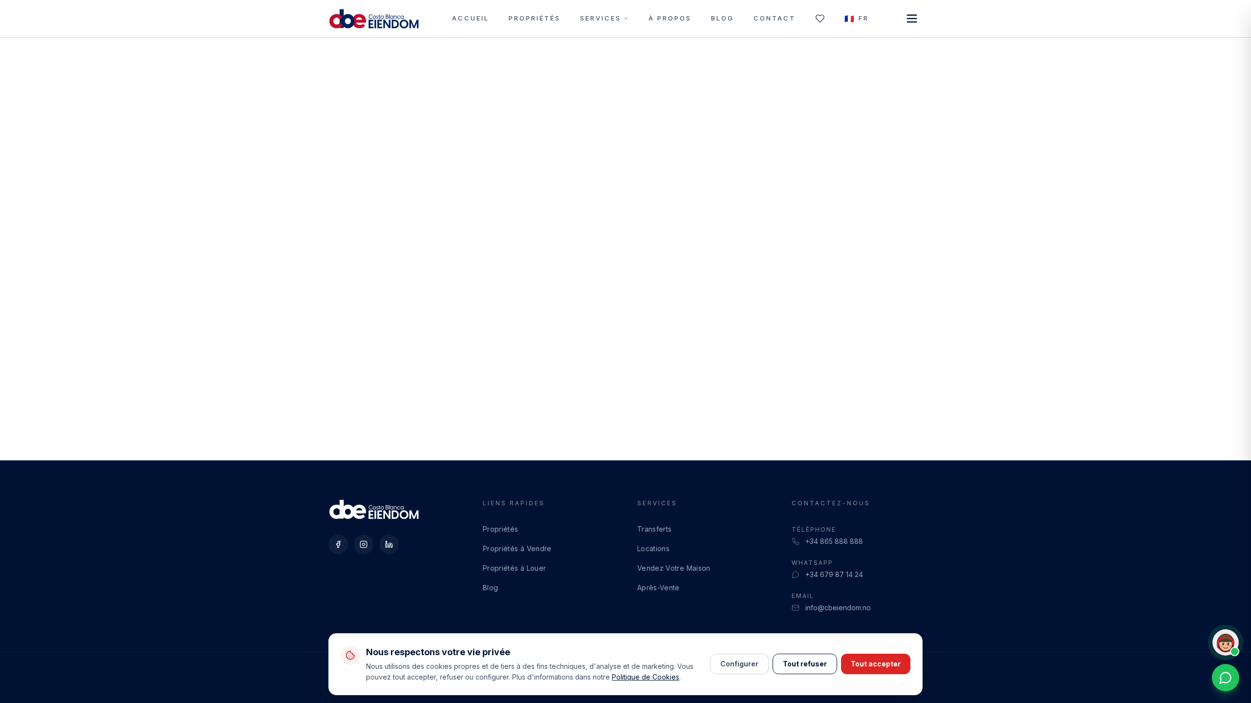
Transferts (654, 529)
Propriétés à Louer (514, 568)
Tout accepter (876, 664)
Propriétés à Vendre (517, 548)
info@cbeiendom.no (838, 607)
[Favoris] (820, 18)
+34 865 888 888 (834, 541)
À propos (669, 18)
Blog (722, 18)
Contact (775, 18)
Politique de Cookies (645, 677)
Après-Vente (658, 587)
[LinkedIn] (389, 544)
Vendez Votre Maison (674, 568)
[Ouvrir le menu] (912, 18)
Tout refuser (805, 664)
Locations (653, 548)
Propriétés (535, 18)
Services (600, 18)
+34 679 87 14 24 (834, 574)
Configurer (739, 664)
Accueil (470, 18)
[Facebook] (338, 544)
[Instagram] (363, 544)
